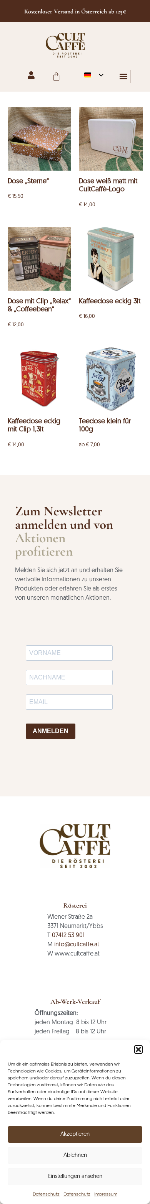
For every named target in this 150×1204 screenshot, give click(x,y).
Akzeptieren (75, 1134)
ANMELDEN (50, 731)
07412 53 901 (68, 936)
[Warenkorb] (56, 76)
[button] (138, 1049)
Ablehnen (75, 1155)
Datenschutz (46, 1194)
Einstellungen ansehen (75, 1176)
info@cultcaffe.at (76, 945)
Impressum (105, 1194)
